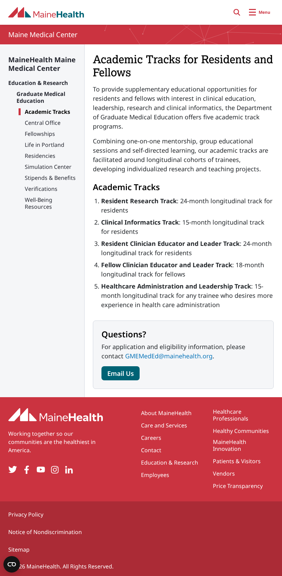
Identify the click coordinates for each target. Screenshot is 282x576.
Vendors (224, 473)
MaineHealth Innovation (229, 445)
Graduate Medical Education (41, 97)
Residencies (40, 156)
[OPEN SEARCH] (237, 12)
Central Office (43, 123)
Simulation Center (48, 167)
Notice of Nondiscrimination (45, 532)
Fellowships (40, 134)
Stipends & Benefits (50, 178)
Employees (155, 475)
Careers (151, 438)
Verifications (41, 189)
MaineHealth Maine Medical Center (42, 64)
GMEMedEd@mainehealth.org (169, 356)
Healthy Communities (241, 431)
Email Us (120, 373)
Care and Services (164, 425)
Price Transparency (238, 486)
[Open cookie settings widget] (11, 564)
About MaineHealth (166, 413)
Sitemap (19, 549)
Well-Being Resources (38, 203)
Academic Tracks (47, 112)
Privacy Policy (25, 514)
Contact (151, 450)
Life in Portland (44, 145)
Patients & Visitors (237, 461)
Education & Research (38, 83)
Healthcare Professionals (230, 415)
